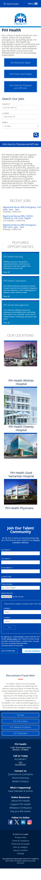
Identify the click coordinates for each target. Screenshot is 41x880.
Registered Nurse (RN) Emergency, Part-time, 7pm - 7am (20, 226)
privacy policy (12, 639)
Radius (5, 122)
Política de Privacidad (20, 844)
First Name (6, 550)
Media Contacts (20, 781)
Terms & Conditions (20, 840)
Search (36, 135)
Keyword (5, 104)
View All (6, 272)
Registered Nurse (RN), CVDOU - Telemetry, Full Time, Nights (18, 217)
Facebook (10, 822)
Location (5, 113)
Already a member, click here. (26, 541)
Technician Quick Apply (20, 73)
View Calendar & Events (20, 791)
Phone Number (6, 584)
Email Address (7, 568)
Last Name (6, 559)
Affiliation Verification (20, 807)
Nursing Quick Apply (21, 62)
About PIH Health (20, 800)
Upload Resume (7, 593)
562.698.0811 (20, 759)
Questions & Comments (20, 774)
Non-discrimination (13, 861)
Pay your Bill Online (20, 811)
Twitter (16, 822)
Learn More (13, 513)
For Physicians (20, 733)
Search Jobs (13, 3)
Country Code (6, 577)
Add (9, 627)
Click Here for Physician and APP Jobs (20, 87)
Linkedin (23, 822)
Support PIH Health (20, 804)
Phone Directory (20, 777)
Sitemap (20, 853)
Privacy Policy (20, 837)
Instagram (29, 822)
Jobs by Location (20, 850)
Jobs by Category (20, 847)
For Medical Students (20, 727)
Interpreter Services (26, 862)
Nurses (20, 715)
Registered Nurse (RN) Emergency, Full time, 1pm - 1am (22, 208)
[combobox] (20, 116)
